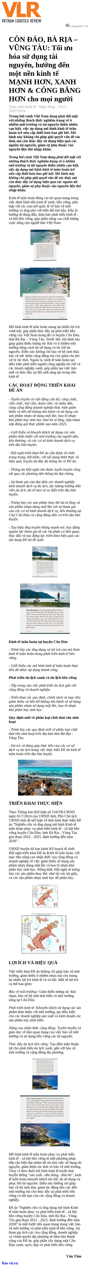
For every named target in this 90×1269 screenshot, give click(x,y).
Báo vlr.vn (10, 1263)
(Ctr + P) (78, 26)
